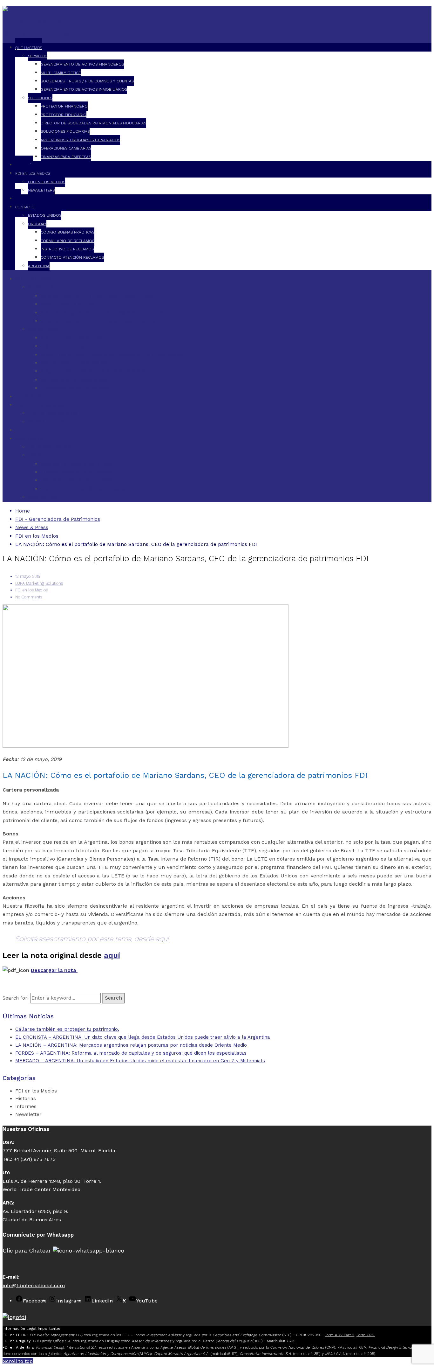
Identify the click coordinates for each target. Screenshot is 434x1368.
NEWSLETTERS (41, 190)
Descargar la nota (54, 970)
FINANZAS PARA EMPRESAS (66, 157)
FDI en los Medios (31, 590)
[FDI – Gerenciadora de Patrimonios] (36, 32)
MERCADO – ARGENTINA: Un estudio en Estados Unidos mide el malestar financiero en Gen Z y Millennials (140, 1061)
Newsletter (28, 1114)
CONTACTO (24, 207)
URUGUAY (37, 224)
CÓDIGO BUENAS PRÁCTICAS (67, 232)
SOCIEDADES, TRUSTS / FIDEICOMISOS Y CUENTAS (87, 81)
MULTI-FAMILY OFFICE (61, 73)
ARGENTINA (39, 266)
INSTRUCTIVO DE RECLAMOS (67, 249)
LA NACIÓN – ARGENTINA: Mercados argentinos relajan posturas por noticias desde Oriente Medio (131, 1045)
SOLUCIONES (40, 98)
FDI (19, 430)
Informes (26, 1106)
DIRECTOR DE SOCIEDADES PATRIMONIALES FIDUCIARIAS (93, 123)
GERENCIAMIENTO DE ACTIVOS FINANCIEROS (82, 64)
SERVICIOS (37, 56)
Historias (25, 1098)
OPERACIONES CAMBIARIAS (66, 148)
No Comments (28, 597)
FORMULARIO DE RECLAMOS (67, 241)
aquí (112, 955)
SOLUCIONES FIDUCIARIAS (65, 131)
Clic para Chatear (27, 1250)
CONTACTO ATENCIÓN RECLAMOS (72, 257)
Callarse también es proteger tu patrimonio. (67, 1029)
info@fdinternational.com (34, 1285)
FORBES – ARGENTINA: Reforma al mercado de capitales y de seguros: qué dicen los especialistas (131, 1053)
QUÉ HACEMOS (28, 47)
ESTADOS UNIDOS (44, 215)
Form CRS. (365, 1335)
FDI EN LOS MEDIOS (32, 173)
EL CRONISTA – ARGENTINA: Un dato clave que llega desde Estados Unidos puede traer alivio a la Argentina (142, 1037)
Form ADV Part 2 (339, 1335)
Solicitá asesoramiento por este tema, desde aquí (91, 939)
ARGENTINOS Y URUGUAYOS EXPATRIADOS (80, 140)
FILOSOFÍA (28, 397)
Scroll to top (18, 1361)
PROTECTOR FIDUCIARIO (63, 115)
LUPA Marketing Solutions (39, 583)
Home (22, 511)
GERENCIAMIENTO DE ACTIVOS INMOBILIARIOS (84, 89)
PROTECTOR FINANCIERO (64, 106)
